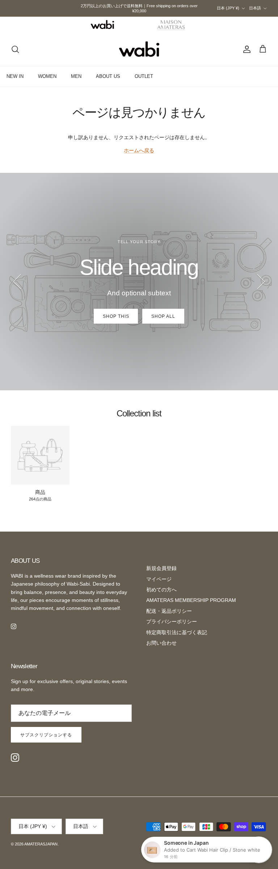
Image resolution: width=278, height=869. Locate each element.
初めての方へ (161, 589)
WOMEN (47, 76)
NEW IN (15, 76)
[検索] (15, 49)
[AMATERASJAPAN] (139, 49)
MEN (76, 76)
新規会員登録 (161, 568)
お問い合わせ (161, 643)
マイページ (159, 579)
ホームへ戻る (139, 150)
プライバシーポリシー (171, 621)
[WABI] (102, 25)
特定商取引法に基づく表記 (176, 632)
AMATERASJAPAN (41, 844)
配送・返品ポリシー (169, 611)
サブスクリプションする (46, 734)
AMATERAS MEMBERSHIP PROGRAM (191, 600)
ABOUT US (108, 76)
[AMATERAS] (171, 25)
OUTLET (144, 76)
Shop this (116, 316)
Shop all (163, 316)
